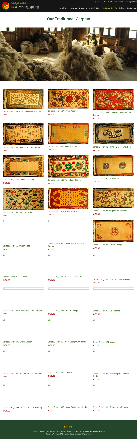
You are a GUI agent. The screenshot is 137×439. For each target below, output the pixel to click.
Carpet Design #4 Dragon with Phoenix (110, 211)
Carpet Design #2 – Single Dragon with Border (113, 147)
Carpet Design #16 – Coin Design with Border (68, 407)
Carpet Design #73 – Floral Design (63, 311)
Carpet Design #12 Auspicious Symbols (65, 277)
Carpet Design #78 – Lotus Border (62, 146)
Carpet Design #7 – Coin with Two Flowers (111, 279)
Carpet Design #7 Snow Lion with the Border (22, 111)
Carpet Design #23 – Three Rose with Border (22, 373)
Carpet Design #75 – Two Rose (106, 178)
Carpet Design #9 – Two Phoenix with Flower (22, 310)
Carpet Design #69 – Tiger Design (62, 211)
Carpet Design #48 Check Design (17, 342)
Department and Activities (89, 8)
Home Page (62, 8)
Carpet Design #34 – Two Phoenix (62, 111)
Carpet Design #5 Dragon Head (16, 246)
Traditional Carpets (109, 8)
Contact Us (131, 8)
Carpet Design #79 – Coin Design (107, 245)
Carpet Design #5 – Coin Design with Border (67, 342)
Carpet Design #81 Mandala (105, 342)
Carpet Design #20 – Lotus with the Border (21, 147)
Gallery (122, 8)
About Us (73, 8)
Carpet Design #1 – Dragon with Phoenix (110, 407)
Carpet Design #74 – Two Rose (61, 373)
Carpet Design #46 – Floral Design (18, 212)
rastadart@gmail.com (83, 434)
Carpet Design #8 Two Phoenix (106, 311)
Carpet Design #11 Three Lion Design (64, 180)
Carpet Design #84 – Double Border (18, 180)
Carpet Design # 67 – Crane (15, 277)
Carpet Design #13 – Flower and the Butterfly (22, 407)
